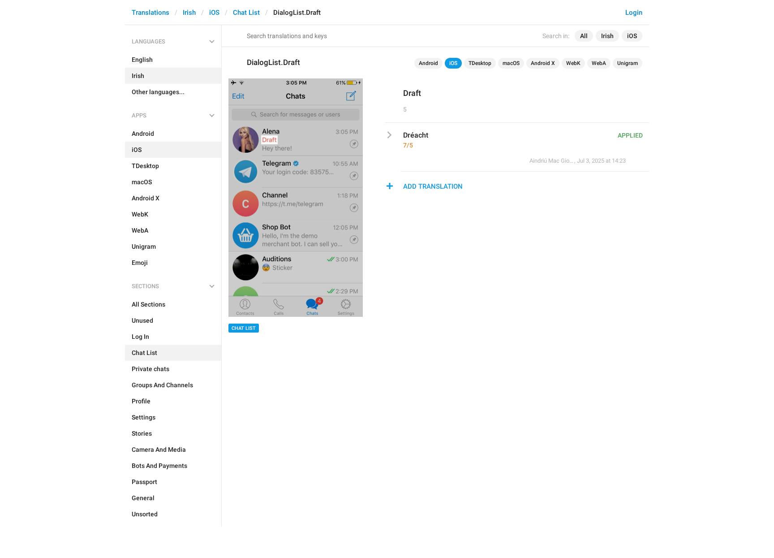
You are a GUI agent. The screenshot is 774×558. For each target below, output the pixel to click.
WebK (573, 63)
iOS (214, 13)
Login (633, 13)
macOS (511, 63)
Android (428, 63)
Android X (543, 63)
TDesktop (480, 63)
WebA (599, 63)
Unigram (627, 63)
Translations (150, 13)
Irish (189, 13)
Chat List (246, 13)
